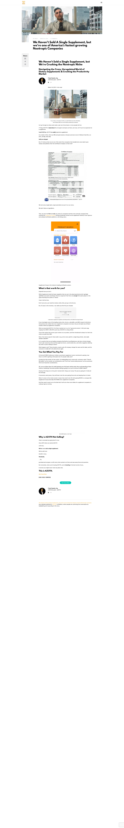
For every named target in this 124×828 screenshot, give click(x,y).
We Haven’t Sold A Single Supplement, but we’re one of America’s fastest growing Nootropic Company (65, 502)
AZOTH (54, 504)
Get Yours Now (43, 474)
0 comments (53, 38)
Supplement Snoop (50, 215)
